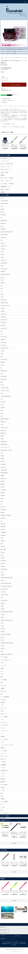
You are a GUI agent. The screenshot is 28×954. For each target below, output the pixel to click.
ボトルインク (9, 53)
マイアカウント (3, 935)
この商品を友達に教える (6, 98)
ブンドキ (10, 951)
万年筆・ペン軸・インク (11, 49)
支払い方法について (9, 942)
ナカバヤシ (8, 51)
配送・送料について (16, 942)
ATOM (15, 944)
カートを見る (17, 935)
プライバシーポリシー (14, 943)
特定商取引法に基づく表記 (6, 90)
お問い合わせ (3, 938)
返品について (3, 88)
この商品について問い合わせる (7, 100)
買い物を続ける (4, 102)
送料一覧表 (3, 818)
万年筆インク (21, 49)
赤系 (15, 53)
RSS (12, 944)
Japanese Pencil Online (15, 951)
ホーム (3, 49)
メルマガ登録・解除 (22, 943)
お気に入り (16, 95)
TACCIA (14, 51)
